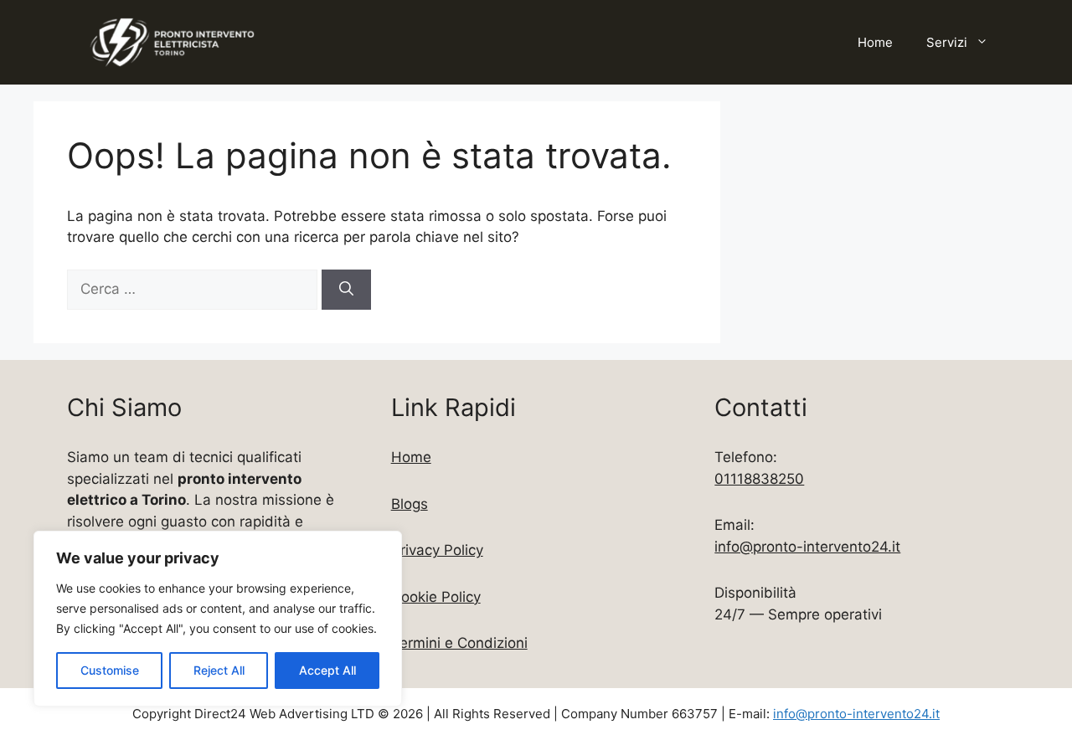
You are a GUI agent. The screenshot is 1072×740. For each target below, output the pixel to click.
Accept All (327, 670)
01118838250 (759, 478)
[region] (218, 619)
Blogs (409, 504)
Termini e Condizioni (459, 643)
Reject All (219, 670)
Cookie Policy (436, 596)
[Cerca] (346, 290)
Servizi (946, 42)
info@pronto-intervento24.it (807, 546)
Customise (109, 670)
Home (875, 42)
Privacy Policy (437, 550)
